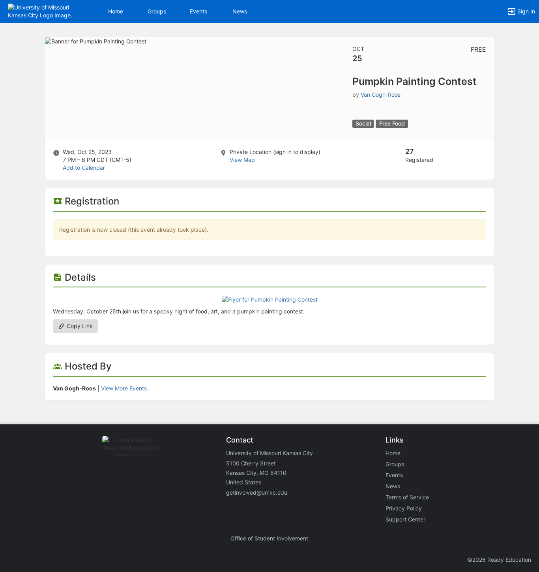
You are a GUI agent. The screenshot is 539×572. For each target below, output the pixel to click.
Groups (157, 11)
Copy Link (79, 326)
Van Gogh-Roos (381, 94)
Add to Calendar (84, 167)
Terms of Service (407, 497)
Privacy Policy (404, 508)
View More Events (124, 388)
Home (393, 453)
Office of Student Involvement (269, 538)
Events (198, 11)
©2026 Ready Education (499, 559)
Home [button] (115, 11)
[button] (40, 11)
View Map (242, 159)
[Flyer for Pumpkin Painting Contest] (270, 299)
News (239, 11)
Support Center (405, 519)
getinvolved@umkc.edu (256, 492)
